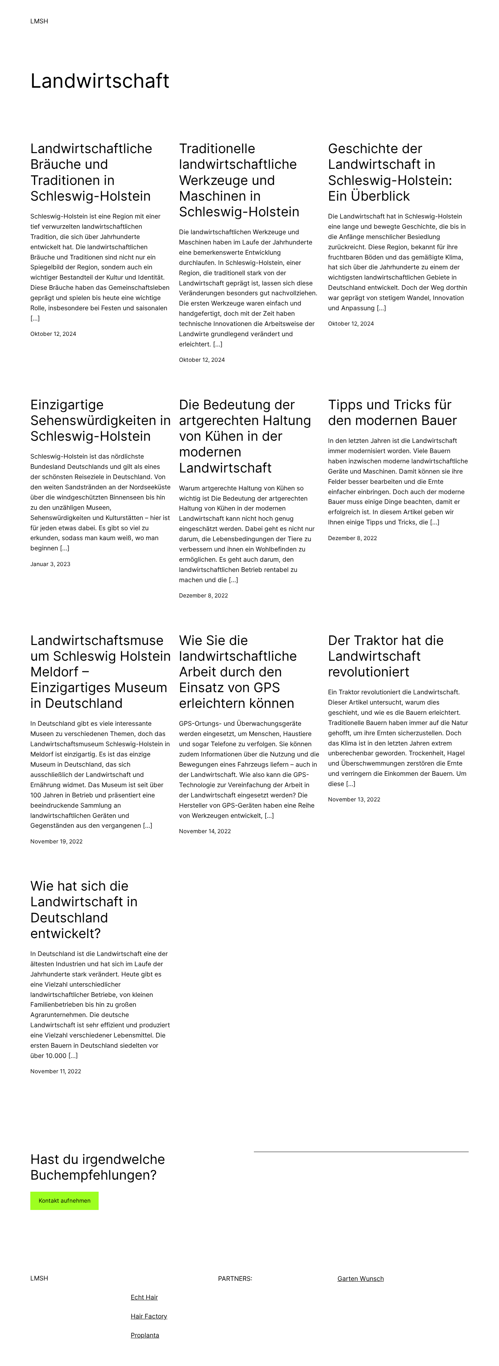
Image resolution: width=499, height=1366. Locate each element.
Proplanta (145, 1335)
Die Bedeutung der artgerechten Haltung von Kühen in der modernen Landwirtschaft (245, 436)
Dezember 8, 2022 (203, 595)
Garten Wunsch (361, 1278)
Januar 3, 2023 (50, 564)
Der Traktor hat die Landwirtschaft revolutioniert (386, 656)
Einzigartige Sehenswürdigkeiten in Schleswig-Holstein (100, 420)
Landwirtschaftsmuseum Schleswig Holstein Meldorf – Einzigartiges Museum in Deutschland (100, 672)
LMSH (39, 21)
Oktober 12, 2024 (53, 333)
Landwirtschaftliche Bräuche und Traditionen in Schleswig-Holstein (91, 172)
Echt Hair (144, 1297)
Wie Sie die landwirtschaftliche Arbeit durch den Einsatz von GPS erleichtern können (238, 672)
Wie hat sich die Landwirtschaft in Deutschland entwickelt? (84, 909)
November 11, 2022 (55, 1071)
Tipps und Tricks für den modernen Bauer (392, 412)
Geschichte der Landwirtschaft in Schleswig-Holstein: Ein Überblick (390, 172)
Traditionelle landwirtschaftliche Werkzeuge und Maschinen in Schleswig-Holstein (239, 180)
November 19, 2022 (56, 841)
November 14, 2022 (205, 831)
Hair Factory (149, 1316)
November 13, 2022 (354, 799)
